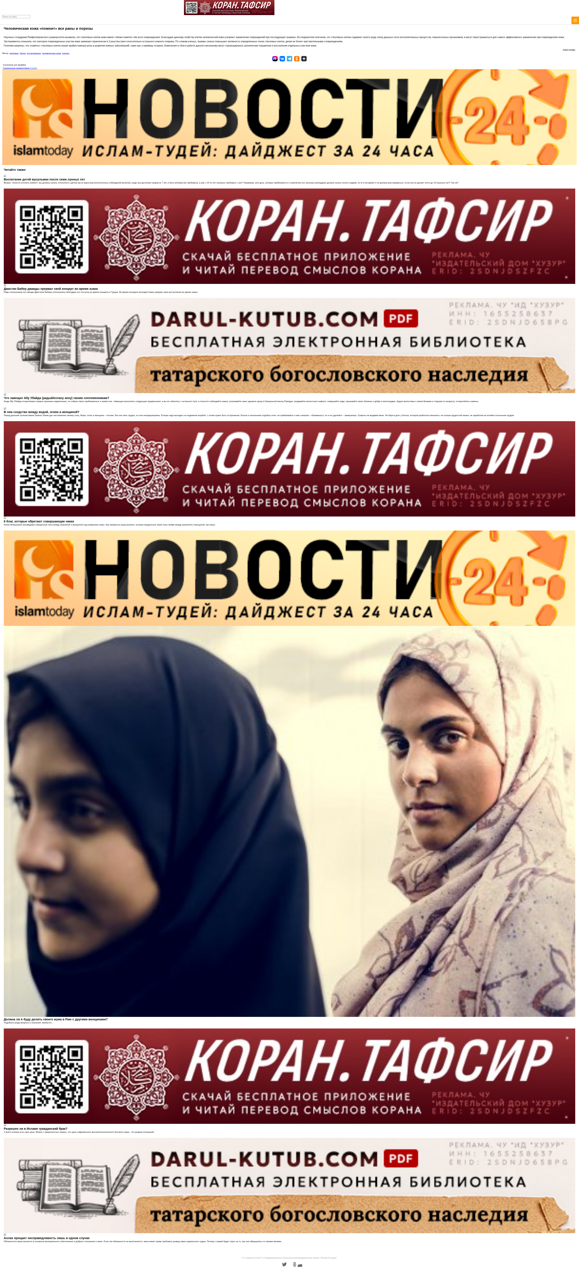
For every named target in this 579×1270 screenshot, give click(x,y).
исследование (34, 53)
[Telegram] (289, 58)
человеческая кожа (51, 53)
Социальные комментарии (20, 68)
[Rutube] (275, 58)
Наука (23, 53)
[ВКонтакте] (282, 58)
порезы (65, 53)
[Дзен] (304, 58)
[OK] (296, 58)
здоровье (14, 53)
